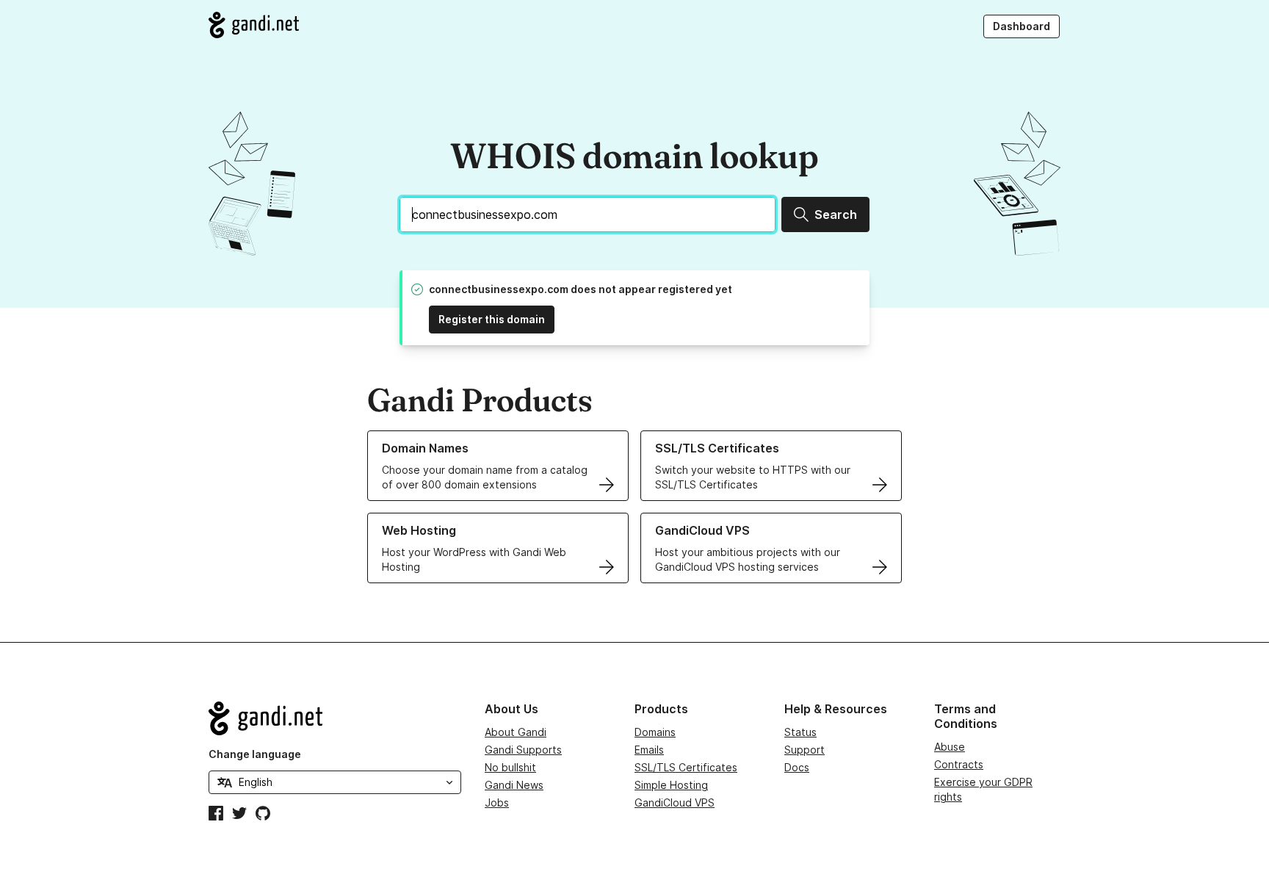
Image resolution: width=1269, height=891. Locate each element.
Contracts (958, 764)
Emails (649, 749)
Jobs (497, 802)
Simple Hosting (671, 785)
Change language (255, 754)
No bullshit (510, 767)
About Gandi (515, 732)
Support (804, 749)
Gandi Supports (523, 749)
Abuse (949, 746)
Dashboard (1021, 26)
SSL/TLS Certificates (685, 767)
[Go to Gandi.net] (254, 25)
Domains (655, 732)
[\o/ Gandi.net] (335, 718)
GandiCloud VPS (674, 802)
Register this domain (491, 319)
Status (800, 732)
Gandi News (514, 785)
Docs (796, 767)
